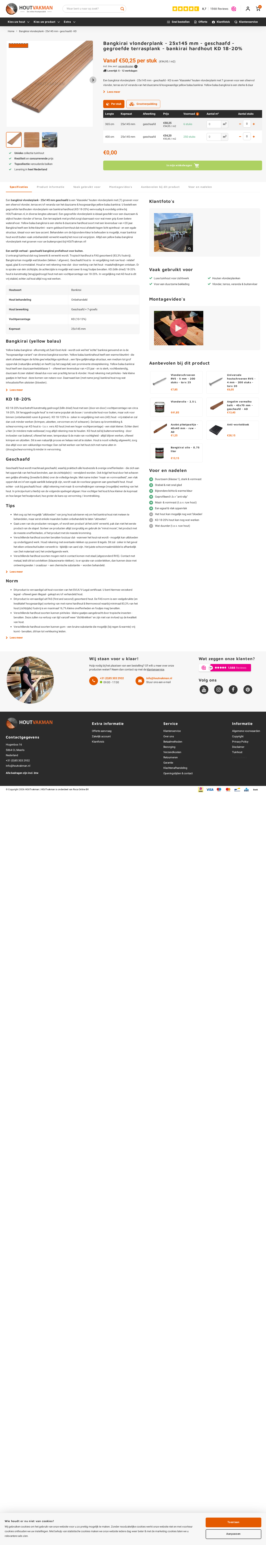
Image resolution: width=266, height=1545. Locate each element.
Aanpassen (233, 1534)
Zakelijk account (101, 736)
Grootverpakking (147, 104)
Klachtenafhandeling (175, 768)
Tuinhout (237, 752)
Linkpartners (239, 757)
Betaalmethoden (172, 742)
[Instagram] (218, 689)
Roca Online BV (81, 789)
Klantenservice (248, 22)
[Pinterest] (247, 689)
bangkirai (41, 223)
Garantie (168, 763)
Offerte (202, 22)
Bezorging (169, 747)
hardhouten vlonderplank (33, 209)
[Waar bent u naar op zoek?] (122, 9)
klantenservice (155, 670)
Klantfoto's (223, 22)
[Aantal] (247, 124)
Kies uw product (44, 22)
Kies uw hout (16, 22)
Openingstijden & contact (178, 773)
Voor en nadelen (200, 186)
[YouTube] (204, 689)
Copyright (237, 736)
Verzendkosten (172, 752)
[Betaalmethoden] (200, 789)
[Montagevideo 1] (178, 328)
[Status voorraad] (197, 113)
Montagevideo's (120, 186)
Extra (67, 22)
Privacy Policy (240, 742)
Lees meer (113, 92)
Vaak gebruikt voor (87, 186)
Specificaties (19, 186)
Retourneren (170, 757)
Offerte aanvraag (102, 731)
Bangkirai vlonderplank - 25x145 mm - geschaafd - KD (48, 31)
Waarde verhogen (254, 124)
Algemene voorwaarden (246, 731)
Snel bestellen (181, 22)
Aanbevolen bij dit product (160, 186)
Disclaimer (238, 747)
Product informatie (50, 186)
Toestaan (233, 1522)
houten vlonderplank (101, 200)
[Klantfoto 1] (173, 232)
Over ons (168, 736)
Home (11, 31)
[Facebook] (233, 689)
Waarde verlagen (240, 124)
